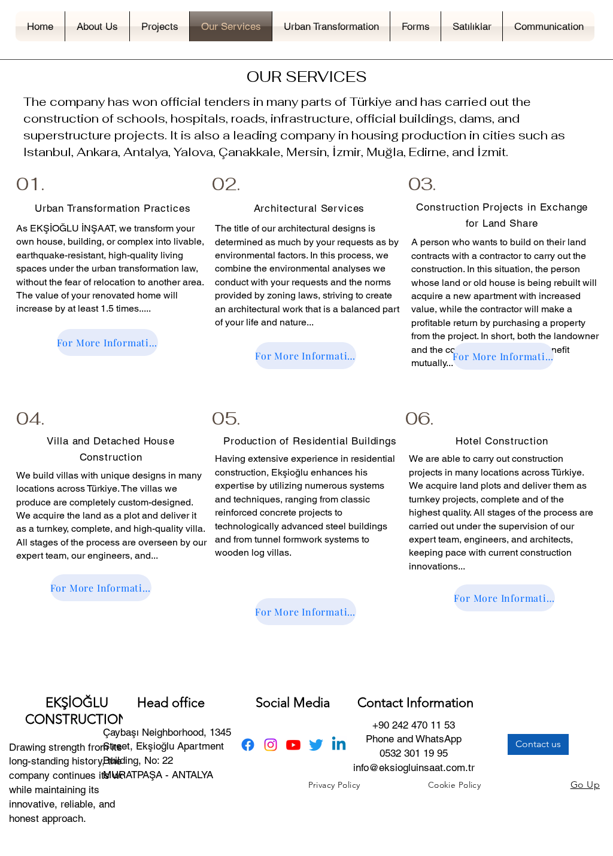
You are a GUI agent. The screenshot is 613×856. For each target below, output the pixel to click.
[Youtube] (293, 744)
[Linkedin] (338, 744)
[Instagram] (270, 744)
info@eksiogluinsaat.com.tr (414, 767)
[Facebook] (247, 744)
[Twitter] (316, 744)
